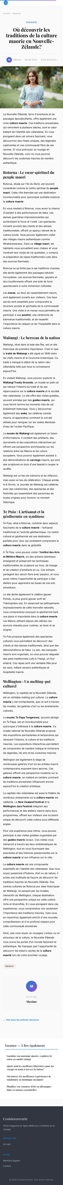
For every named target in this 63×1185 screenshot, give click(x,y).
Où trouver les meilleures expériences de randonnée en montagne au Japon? (29, 1078)
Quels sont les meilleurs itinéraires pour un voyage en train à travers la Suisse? (30, 1068)
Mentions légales (11, 1160)
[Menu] (57, 2)
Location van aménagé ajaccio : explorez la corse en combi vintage (29, 1057)
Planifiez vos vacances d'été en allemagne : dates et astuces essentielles (29, 1088)
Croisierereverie (15, 1119)
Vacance (17, 13)
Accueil (6, 13)
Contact (7, 1166)
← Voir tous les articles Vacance (21, 1019)
